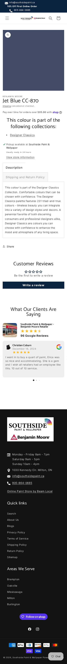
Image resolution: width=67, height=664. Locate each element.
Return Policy (15, 550)
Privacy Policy (16, 532)
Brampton (13, 579)
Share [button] (10, 246)
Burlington (13, 604)
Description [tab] (14, 167)
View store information (20, 157)
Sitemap (12, 557)
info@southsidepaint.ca (22, 2)
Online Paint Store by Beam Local (30, 491)
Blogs (10, 525)
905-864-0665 (22, 10)
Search (11, 513)
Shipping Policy (17, 544)
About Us (13, 519)
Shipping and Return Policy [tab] (25, 177)
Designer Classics (22, 135)
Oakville (12, 585)
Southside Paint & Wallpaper (27, 657)
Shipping (7, 106)
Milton (11, 598)
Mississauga (15, 591)
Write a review (33, 285)
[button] (7, 18)
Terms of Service (18, 538)
